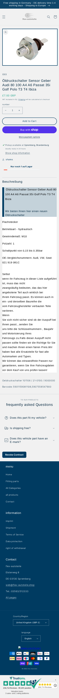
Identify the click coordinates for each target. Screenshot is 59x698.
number (6, 104)
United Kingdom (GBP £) (28, 622)
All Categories (13, 488)
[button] (3, 17)
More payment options (29, 137)
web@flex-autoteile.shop (20, 585)
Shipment (11, 528)
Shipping (21, 99)
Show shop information (17, 153)
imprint (9, 521)
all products (12, 495)
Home (9, 474)
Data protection (14, 541)
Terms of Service (15, 534)
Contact (10, 501)
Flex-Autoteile (32, 668)
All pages (11, 597)
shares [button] (9, 159)
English (28, 638)
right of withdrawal (16, 548)
